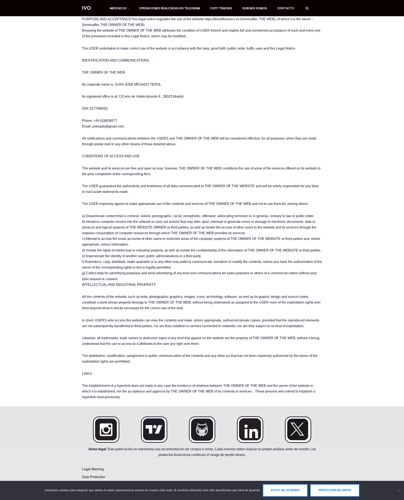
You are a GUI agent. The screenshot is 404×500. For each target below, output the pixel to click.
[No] (399, 490)
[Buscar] (307, 8)
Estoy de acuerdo (285, 490)
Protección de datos (334, 490)
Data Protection (93, 477)
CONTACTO (285, 8)
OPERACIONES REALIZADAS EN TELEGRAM (169, 8)
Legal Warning (93, 469)
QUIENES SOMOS (254, 8)
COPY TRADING (221, 8)
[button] (128, 8)
